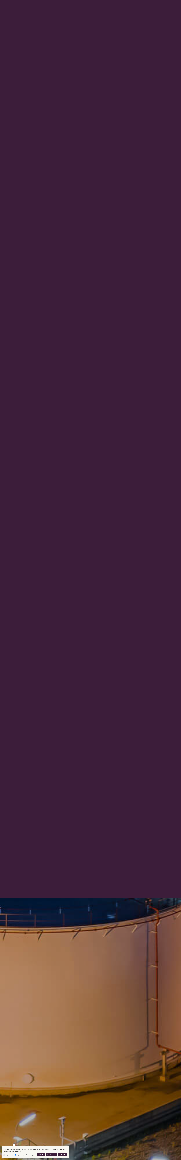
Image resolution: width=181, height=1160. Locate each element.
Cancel (62, 1154)
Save (41, 1154)
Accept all (51, 1154)
